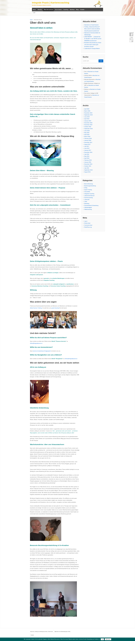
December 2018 (88, 122)
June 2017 (87, 148)
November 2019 (88, 113)
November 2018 (88, 124)
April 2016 (86, 158)
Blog (77, 9)
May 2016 (86, 156)
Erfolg (85, 187)
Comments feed (88, 225)
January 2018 (87, 140)
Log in (85, 221)
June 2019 (87, 116)
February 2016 (88, 160)
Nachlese (72, 9)
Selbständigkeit (88, 207)
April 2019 (86, 118)
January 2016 (87, 162)
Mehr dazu (108, 639)
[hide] (133, 32)
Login (34, 12)
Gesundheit (87, 191)
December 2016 (88, 152)
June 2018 (87, 130)
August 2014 (87, 172)
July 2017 (86, 146)
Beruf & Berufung (88, 183)
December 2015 (88, 164)
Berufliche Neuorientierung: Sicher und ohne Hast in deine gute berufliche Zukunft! (92, 44)
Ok (102, 639)
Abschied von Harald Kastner (91, 24)
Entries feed (87, 223)
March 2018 (87, 136)
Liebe (85, 201)
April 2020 (86, 109)
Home (34, 9)
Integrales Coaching (89, 193)
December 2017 (88, 142)
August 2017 (87, 144)
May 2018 (86, 132)
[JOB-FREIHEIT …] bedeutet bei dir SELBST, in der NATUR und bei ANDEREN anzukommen (92, 38)
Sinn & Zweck (58, 9)
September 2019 (88, 114)
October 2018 (87, 126)
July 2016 (86, 154)
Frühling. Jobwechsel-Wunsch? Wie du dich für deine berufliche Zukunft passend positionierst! (92, 28)
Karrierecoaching (88, 197)
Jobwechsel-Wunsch (89, 195)
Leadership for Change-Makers (92, 48)
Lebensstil (86, 199)
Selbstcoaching (88, 209)
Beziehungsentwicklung (90, 185)
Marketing (86, 203)
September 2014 (88, 170)
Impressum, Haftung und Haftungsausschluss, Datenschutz (41, 631)
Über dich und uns (48, 9)
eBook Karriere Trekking (36, 308)
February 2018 (88, 138)
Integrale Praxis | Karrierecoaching (50, 2)
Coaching (65, 9)
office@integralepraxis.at (36, 343)
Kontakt (82, 9)
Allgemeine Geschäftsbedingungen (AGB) (62, 631)
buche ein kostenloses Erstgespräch (42, 351)
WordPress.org (88, 227)
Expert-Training (88, 189)
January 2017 (87, 150)
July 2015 (86, 168)
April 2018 (86, 134)
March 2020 (87, 111)
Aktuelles (40, 9)
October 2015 (87, 166)
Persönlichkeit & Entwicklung (91, 205)
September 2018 (88, 128)
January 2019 (87, 120)
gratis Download (55, 308)
